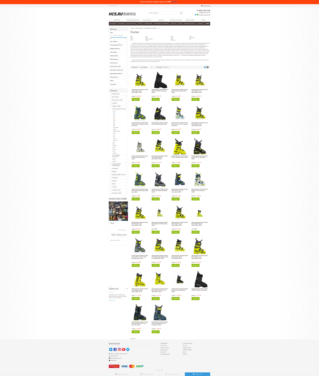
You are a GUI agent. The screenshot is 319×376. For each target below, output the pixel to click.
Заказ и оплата (147, 20)
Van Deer (114, 153)
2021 (114, 123)
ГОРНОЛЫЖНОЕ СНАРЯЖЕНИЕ (161, 23)
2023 (114, 120)
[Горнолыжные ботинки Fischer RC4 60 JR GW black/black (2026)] (199, 146)
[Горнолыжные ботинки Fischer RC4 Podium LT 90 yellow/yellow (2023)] (140, 80)
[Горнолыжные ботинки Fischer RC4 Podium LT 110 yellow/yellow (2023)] (199, 113)
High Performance (116, 131)
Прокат (203, 20)
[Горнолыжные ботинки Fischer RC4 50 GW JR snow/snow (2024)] (140, 146)
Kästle (114, 144)
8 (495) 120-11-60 (203, 10)
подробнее (174, 1)
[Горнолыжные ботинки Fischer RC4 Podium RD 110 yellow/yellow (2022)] (180, 246)
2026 (114, 114)
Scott (114, 151)
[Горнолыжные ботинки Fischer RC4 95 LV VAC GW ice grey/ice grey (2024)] (180, 113)
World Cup (115, 140)
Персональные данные (165, 354)
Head (114, 142)
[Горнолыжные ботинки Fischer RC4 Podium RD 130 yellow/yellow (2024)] (160, 146)
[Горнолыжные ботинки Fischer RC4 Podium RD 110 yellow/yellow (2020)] (199, 213)
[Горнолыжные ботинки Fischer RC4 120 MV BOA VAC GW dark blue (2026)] (140, 312)
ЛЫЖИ (113, 159)
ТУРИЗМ (114, 187)
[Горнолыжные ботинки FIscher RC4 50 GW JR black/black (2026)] (180, 279)
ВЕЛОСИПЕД (121, 23)
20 (164, 67)
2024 (114, 118)
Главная (132, 28)
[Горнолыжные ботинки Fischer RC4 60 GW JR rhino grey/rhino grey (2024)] (140, 113)
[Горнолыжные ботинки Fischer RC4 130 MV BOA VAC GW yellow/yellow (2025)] (160, 279)
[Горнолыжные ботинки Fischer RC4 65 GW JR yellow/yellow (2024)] (180, 80)
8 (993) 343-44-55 (204, 15)
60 (166, 67)
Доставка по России (176, 20)
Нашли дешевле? (164, 349)
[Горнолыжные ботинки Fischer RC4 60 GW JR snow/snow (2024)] (199, 179)
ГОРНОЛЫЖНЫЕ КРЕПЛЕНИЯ (116, 156)
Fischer (114, 112)
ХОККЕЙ (180, 23)
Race (114, 134)
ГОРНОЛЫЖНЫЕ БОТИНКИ (118, 109)
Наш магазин (163, 352)
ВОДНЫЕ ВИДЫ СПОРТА (189, 23)
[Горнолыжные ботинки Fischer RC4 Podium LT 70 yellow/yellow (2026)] (199, 246)
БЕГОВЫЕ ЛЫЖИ (116, 193)
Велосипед (185, 354)
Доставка (161, 20)
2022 (114, 122)
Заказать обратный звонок (115, 358)
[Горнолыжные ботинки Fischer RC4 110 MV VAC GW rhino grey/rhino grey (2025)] (140, 246)
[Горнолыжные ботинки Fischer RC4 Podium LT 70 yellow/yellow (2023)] (199, 80)
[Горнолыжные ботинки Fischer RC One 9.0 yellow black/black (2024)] (160, 179)
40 (165, 67)
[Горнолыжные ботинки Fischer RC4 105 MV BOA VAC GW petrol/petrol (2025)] (160, 312)
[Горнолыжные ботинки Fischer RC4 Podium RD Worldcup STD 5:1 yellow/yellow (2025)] (160, 246)
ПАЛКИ (114, 161)
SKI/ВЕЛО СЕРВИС (190, 20)
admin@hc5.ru (113, 360)
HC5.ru (158, 370)
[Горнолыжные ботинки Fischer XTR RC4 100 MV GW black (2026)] (160, 80)
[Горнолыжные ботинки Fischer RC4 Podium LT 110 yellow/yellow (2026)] (180, 213)
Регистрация (114, 5)
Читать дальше (112, 300)
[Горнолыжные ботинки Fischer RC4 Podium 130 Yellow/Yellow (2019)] (160, 213)
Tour (114, 136)
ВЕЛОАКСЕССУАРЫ (131, 23)
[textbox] (164, 13)
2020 (114, 125)
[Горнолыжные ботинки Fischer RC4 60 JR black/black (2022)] (160, 113)
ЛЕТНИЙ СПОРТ (116, 190)
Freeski (114, 129)
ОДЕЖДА (114, 180)
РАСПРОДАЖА (117, 20)
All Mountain (115, 127)
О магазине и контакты (132, 20)
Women (114, 138)
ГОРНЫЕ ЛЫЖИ (148, 23)
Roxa (114, 147)
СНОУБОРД (173, 23)
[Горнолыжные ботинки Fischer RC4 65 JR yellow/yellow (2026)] (180, 146)
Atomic (114, 111)
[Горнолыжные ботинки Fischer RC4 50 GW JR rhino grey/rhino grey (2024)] (140, 179)
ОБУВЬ (114, 184)
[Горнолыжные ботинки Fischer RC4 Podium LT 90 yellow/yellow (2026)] (140, 213)
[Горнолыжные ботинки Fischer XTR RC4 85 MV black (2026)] (199, 279)
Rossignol (115, 145)
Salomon (114, 149)
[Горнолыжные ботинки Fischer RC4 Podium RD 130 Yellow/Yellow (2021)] (140, 279)
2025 (114, 116)
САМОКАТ (140, 23)
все (168, 67)
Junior (114, 133)
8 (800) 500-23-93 (204, 12)
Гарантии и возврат (187, 347)
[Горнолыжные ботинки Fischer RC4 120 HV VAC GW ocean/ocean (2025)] (180, 179)
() (123, 374)
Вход (110, 5)
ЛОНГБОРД (200, 23)
